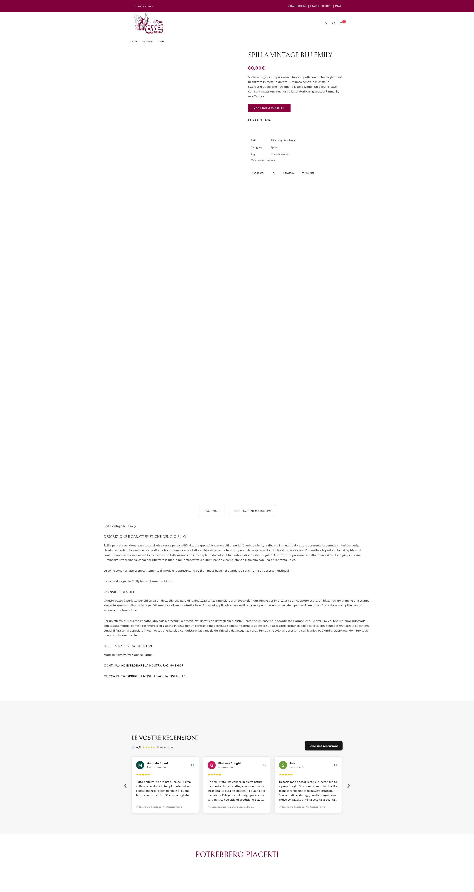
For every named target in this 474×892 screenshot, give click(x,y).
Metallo (285, 154)
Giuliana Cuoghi (229, 763)
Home (134, 41)
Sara (292, 763)
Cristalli (275, 154)
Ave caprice (269, 160)
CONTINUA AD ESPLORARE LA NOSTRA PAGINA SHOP (143, 665)
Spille (161, 41)
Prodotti (147, 41)
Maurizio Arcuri (157, 763)
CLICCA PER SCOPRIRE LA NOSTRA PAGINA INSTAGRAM (145, 676)
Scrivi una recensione (323, 746)
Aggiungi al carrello (269, 108)
